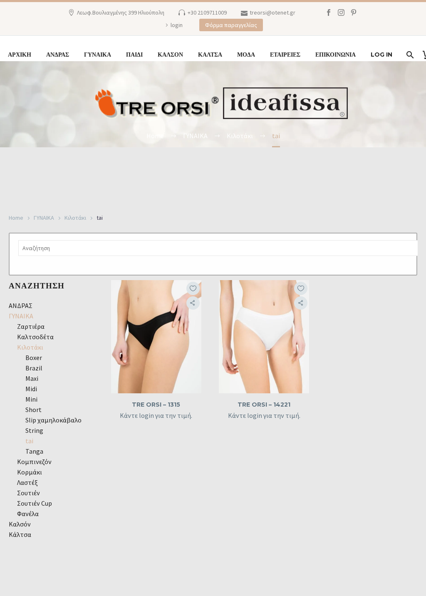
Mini (31, 399)
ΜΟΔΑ (246, 54)
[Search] (409, 55)
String (34, 430)
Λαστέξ (27, 482)
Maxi (31, 378)
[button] (193, 303)
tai (29, 441)
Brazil (33, 368)
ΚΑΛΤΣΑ (210, 54)
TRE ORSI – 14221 (264, 404)
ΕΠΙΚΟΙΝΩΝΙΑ (335, 54)
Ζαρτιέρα (31, 326)
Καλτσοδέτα (35, 337)
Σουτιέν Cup (34, 503)
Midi (31, 389)
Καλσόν (20, 524)
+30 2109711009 (207, 12)
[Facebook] (328, 12)
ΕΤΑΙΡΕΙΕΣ (285, 54)
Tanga (34, 451)
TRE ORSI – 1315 (156, 404)
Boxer (33, 357)
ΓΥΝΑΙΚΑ (97, 54)
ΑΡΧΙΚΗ (19, 54)
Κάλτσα (20, 534)
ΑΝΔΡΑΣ (57, 54)
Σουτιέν (28, 493)
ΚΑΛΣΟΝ (170, 54)
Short (33, 409)
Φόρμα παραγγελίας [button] (231, 25)
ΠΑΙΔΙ (134, 54)
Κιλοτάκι (75, 217)
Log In (381, 54)
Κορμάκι (29, 472)
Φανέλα (28, 513)
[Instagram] (341, 12)
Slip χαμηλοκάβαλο (53, 420)
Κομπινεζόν (34, 461)
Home (16, 217)
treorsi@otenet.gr (272, 12)
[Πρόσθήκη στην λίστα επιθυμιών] (193, 288)
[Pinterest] (353, 12)
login (177, 25)
